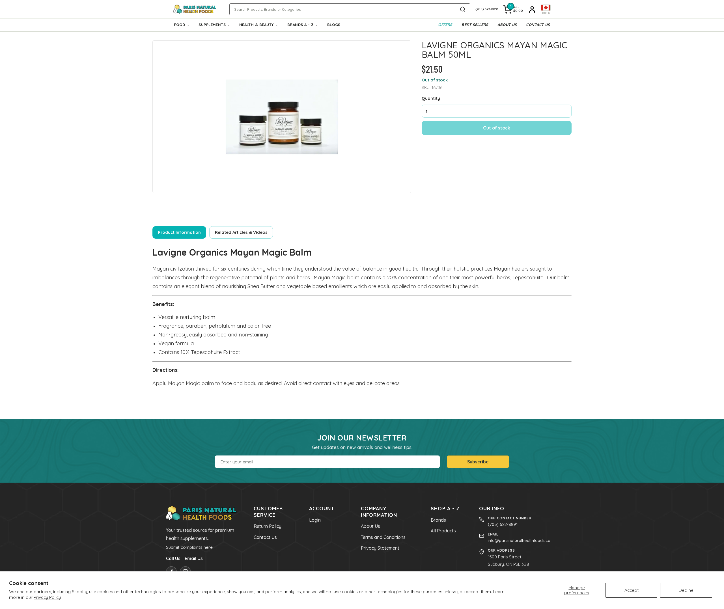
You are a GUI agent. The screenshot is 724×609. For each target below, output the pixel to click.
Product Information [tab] (179, 232)
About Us (507, 24)
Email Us (194, 558)
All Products (443, 531)
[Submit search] (462, 9)
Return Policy (267, 526)
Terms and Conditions (383, 537)
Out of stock (496, 128)
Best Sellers (475, 24)
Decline (686, 590)
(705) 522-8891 (503, 524)
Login (315, 520)
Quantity (431, 98)
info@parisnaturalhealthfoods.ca (519, 540)
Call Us (173, 558)
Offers (445, 24)
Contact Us (538, 24)
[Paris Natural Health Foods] (194, 9)
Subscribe (478, 462)
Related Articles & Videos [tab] (241, 232)
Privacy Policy (47, 597)
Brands (438, 520)
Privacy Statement (380, 548)
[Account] (532, 9)
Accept (631, 590)
